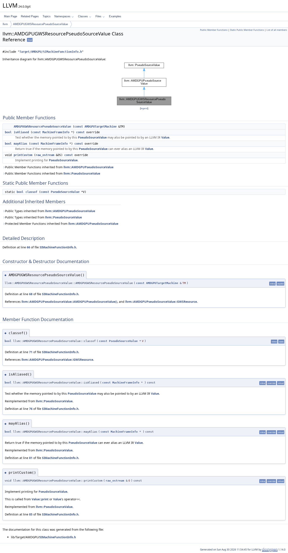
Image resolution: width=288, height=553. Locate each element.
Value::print (40, 499)
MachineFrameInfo (55, 132)
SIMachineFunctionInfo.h (58, 247)
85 (30, 514)
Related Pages (30, 16)
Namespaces (62, 16)
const (78, 126)
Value (165, 137)
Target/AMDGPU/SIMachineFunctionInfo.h (50, 51)
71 (30, 352)
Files (98, 16)
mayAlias (20, 143)
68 (30, 294)
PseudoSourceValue (92, 137)
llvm (5, 24)
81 (30, 458)
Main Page (10, 16)
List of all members (276, 29)
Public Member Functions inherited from (59, 167)
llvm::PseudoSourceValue (81, 173)
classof (31, 192)
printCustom (23, 155)
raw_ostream (45, 155)
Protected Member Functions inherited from (61, 224)
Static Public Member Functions (247, 29)
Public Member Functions (213, 29)
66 (28, 247)
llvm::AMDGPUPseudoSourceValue (88, 167)
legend (144, 108)
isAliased (21, 132)
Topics (47, 16)
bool (8, 132)
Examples (115, 16)
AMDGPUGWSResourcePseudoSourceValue (40, 24)
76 (30, 409)
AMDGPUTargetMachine (101, 126)
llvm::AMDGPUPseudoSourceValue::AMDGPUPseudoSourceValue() (69, 302)
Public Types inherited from (50, 211)
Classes (83, 16)
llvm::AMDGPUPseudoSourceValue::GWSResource (161, 302)
